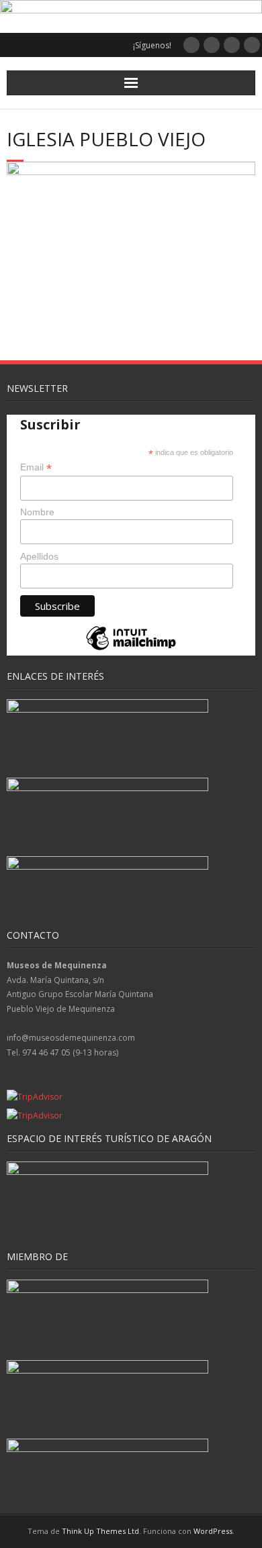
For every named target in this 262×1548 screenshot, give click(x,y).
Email (36, 467)
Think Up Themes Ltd (100, 1531)
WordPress (212, 1531)
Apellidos (39, 556)
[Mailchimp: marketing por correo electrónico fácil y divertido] (131, 649)
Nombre (37, 512)
